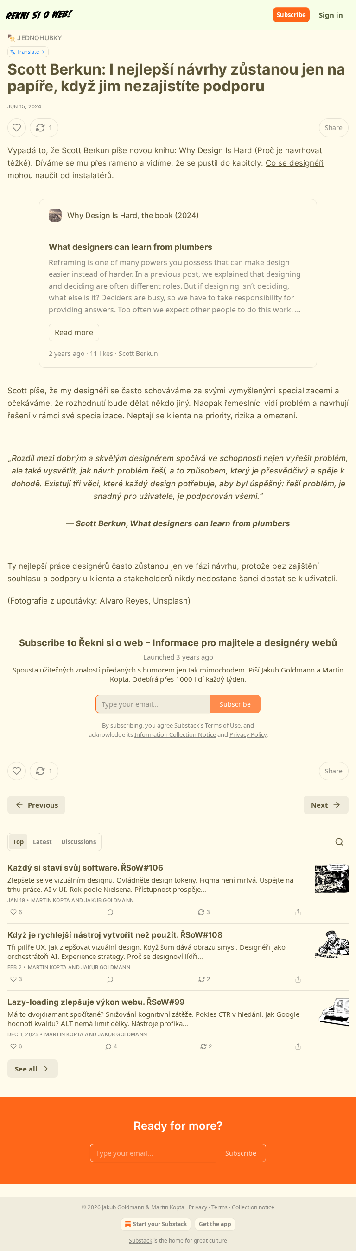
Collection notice (253, 1207)
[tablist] (54, 842)
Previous (43, 804)
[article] (178, 890)
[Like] (16, 127)
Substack (140, 1241)
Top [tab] (18, 842)
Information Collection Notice (175, 734)
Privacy (198, 1207)
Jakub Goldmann (109, 900)
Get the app (215, 1224)
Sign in (331, 14)
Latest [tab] (42, 842)
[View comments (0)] (110, 912)
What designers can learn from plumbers (210, 523)
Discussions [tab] (78, 842)
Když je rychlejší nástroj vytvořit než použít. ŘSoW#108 (114, 935)
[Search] (339, 842)
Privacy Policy (248, 734)
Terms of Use (223, 725)
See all (26, 1068)
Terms (219, 1207)
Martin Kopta (50, 900)
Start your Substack (160, 1224)
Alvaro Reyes (124, 600)
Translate (28, 51)
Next (319, 804)
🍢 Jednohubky (34, 38)
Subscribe (291, 15)
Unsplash (170, 600)
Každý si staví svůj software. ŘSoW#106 (85, 867)
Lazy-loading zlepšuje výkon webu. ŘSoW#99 (95, 1002)
